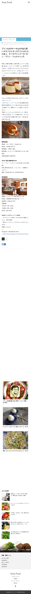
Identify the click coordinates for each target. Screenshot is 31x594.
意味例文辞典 (4, 566)
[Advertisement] (15, 21)
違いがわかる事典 (5, 558)
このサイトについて (15, 576)
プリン (24, 98)
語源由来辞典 (4, 560)
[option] (8, 546)
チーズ (14, 114)
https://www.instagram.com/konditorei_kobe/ (15, 234)
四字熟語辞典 (4, 564)
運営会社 (15, 583)
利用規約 (15, 578)
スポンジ (22, 112)
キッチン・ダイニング (9, 39)
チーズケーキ (7, 100)
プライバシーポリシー (15, 580)
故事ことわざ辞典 (5, 562)
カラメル (7, 112)
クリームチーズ (11, 103)
